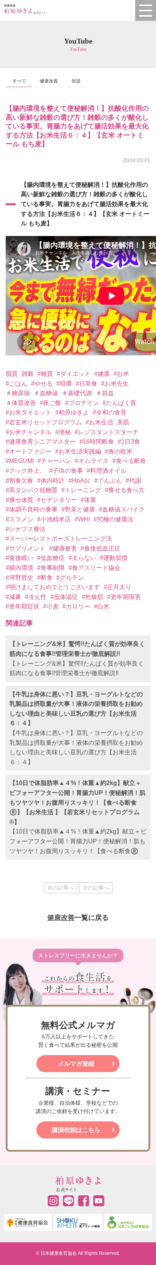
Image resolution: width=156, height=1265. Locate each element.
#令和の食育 (109, 412)
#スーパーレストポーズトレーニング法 (59, 538)
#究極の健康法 (113, 519)
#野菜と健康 (78, 509)
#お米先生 (115, 383)
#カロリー (76, 606)
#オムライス (92, 461)
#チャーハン (54, 461)
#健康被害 (63, 548)
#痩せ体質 (19, 500)
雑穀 (28, 374)
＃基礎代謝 (77, 393)
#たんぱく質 (119, 403)
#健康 (102, 374)
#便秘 (63, 432)
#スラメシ (19, 519)
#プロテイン (82, 403)
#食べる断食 (129, 461)
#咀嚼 (64, 383)
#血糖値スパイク (122, 509)
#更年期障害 (124, 597)
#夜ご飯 (50, 403)
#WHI (82, 519)
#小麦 (51, 606)
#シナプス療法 (25, 529)
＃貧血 (105, 393)
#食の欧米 (119, 451)
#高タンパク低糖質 (32, 490)
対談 (76, 81)
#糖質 (45, 374)
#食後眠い (19, 558)
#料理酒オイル (106, 471)
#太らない (82, 558)
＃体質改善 (21, 403)
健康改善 (49, 81)
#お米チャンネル (28, 432)
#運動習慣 (114, 558)
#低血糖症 (51, 558)
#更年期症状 (22, 606)
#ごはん (16, 383)
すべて (19, 81)
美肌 (123, 422)
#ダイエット (73, 374)
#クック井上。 (25, 471)
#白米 (101, 606)
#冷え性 (36, 597)
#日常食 (86, 383)
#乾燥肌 (92, 597)
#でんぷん (108, 480)
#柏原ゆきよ (72, 412)
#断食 (45, 577)
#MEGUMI (20, 461)
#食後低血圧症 (100, 548)
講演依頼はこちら (76, 1130)
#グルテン (70, 577)
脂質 (12, 374)
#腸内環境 (19, 567)
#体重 (88, 500)
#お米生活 (99, 422)
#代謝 (133, 480)
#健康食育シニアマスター (41, 441)
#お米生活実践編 (78, 451)
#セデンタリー (57, 500)
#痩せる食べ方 (125, 490)
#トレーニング (81, 490)
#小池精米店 (54, 519)
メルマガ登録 (76, 1063)
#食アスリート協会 (94, 567)
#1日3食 (129, 441)
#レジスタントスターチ (107, 432)
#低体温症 (64, 597)
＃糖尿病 (18, 393)
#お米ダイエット (28, 412)
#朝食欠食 (19, 480)
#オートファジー (28, 451)
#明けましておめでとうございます (53, 587)
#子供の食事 (66, 471)
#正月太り (117, 587)
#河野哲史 (19, 577)
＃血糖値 (46, 393)
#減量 (13, 597)
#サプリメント (25, 548)
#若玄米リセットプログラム (44, 422)
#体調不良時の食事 (32, 509)
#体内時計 (51, 480)
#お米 (121, 374)
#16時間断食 (97, 441)
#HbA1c (79, 480)
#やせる (42, 383)
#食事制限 (51, 567)
